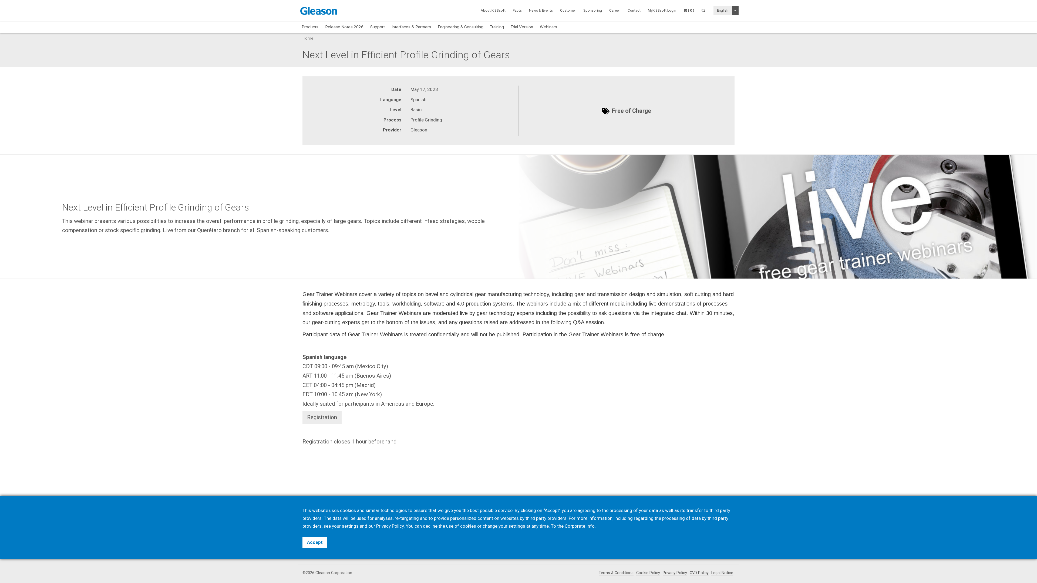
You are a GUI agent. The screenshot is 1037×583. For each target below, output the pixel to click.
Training (497, 27)
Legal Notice (722, 573)
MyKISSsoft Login (662, 10)
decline (430, 526)
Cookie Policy (648, 573)
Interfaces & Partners (411, 27)
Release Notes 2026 (344, 27)
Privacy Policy (675, 573)
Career (614, 10)
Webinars (548, 27)
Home (308, 38)
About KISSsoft (493, 10)
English (722, 10)
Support (377, 27)
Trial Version (522, 27)
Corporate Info (580, 526)
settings (517, 526)
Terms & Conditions (616, 573)
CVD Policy (699, 573)
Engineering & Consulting (460, 27)
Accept (315, 542)
